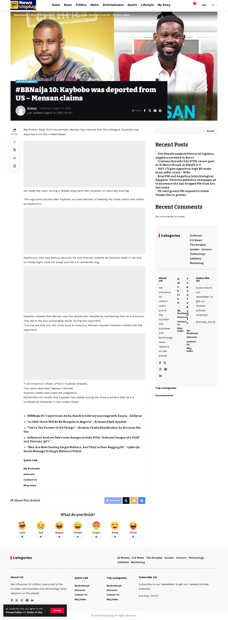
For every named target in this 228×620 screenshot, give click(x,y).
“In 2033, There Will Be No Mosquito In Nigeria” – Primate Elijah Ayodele (77, 421)
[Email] (155, 110)
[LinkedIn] (160, 376)
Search (210, 131)
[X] (165, 363)
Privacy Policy (14, 612)
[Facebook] (160, 363)
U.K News (196, 240)
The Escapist (198, 244)
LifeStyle (195, 258)
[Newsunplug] (23, 5)
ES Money (196, 235)
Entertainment (26, 81)
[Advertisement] (84, 163)
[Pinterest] (165, 369)
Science (207, 249)
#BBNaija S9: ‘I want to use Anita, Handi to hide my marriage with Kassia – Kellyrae (84, 415)
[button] (57, 610)
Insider (194, 249)
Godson (32, 108)
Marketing (197, 263)
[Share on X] (149, 110)
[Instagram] (160, 369)
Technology (197, 253)
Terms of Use (34, 612)
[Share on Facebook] (144, 110)
